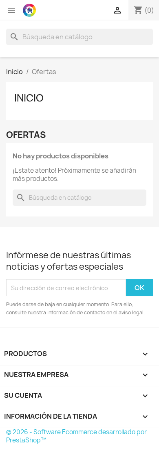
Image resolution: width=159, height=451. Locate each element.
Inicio (29, 98)
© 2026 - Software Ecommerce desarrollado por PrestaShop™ (76, 436)
